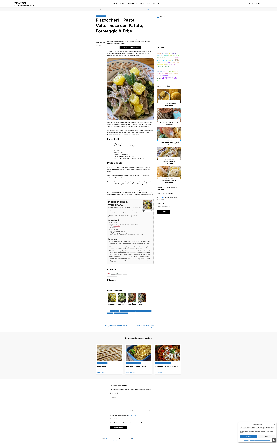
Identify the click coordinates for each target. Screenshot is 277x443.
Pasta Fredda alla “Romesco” (167, 366)
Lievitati (178, 69)
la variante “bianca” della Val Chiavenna (132, 124)
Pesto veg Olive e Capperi (136, 366)
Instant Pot (168, 69)
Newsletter (160, 193)
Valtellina (110, 313)
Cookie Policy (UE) (158, 3)
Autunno (113, 310)
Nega (266, 436)
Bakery (170, 53)
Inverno (173, 69)
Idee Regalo (160, 69)
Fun (114, 3)
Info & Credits (131, 3)
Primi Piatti (175, 71)
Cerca (148, 3)
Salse (169, 101)
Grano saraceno (131, 310)
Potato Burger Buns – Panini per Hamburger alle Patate (169, 143)
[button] (274, 424)
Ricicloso (170, 73)
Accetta (248, 436)
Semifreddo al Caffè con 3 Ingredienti (169, 124)
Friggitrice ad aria (161, 64)
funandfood (99, 39)
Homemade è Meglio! (163, 67)
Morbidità (159, 71)
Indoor (164, 69)
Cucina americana (162, 60)
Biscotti (166, 55)
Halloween (173, 64)
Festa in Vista (169, 62)
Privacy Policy (132, 415)
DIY (174, 60)
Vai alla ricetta (125, 47)
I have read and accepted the (124, 415)
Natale (172, 159)
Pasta (137, 310)
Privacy (159, 197)
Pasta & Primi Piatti (101, 16)
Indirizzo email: (161, 203)
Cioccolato (168, 57)
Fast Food (164, 62)
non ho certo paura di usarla (131, 135)
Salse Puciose (175, 73)
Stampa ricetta (137, 47)
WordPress (107, 440)
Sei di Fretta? (162, 76)
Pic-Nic (164, 71)
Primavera (169, 71)
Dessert (169, 60)
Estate (142, 3)
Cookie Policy (246, 440)
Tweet (113, 273)
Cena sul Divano (161, 57)
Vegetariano (117, 313)
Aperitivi (159, 53)
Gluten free (167, 64)
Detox (172, 60)
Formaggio (122, 310)
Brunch (176, 55)
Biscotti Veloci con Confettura (169, 162)
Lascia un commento (100, 44)
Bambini (174, 53)
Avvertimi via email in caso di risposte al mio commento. (127, 419)
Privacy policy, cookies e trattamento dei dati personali (260, 440)
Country (177, 57)
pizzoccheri (117, 226)
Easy (117, 310)
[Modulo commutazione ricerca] (262, 3)
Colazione (167, 159)
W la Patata (124, 313)
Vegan (159, 78)
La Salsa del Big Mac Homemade (169, 181)
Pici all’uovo (101, 366)
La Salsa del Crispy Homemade (169, 104)
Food (121, 3)
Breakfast (170, 55)
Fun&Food (20, 2)
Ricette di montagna (146, 310)
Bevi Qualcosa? (160, 55)
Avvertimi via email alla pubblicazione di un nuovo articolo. (128, 423)
